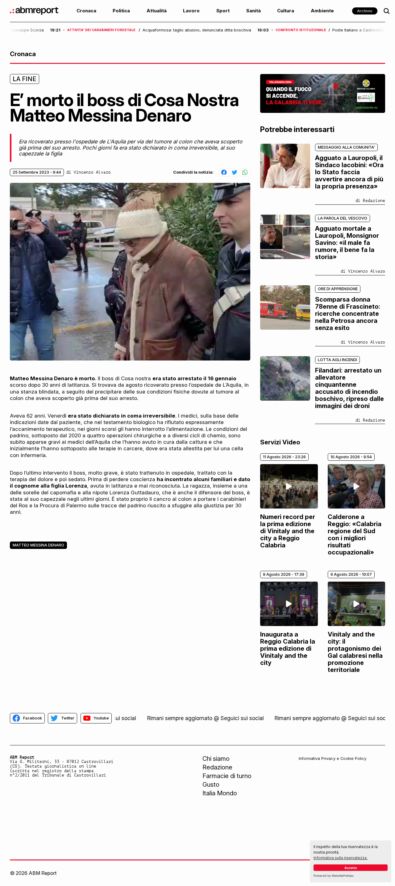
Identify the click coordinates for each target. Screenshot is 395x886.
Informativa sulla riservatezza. (341, 857)
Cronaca (86, 11)
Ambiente (322, 11)
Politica (121, 11)
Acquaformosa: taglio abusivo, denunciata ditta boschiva (156, 30)
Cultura (285, 11)
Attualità (157, 11)
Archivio (364, 11)
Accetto (350, 868)
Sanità (253, 11)
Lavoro (191, 11)
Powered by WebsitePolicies (334, 875)
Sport (223, 11)
